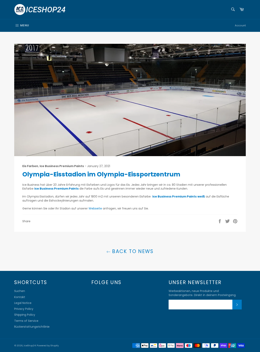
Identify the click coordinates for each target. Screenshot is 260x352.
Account (240, 25)
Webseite (95, 208)
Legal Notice (22, 303)
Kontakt (19, 297)
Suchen (19, 291)
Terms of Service (26, 321)
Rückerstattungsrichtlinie (32, 327)
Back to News (132, 251)
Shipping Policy (24, 315)
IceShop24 (30, 345)
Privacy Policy (23, 309)
